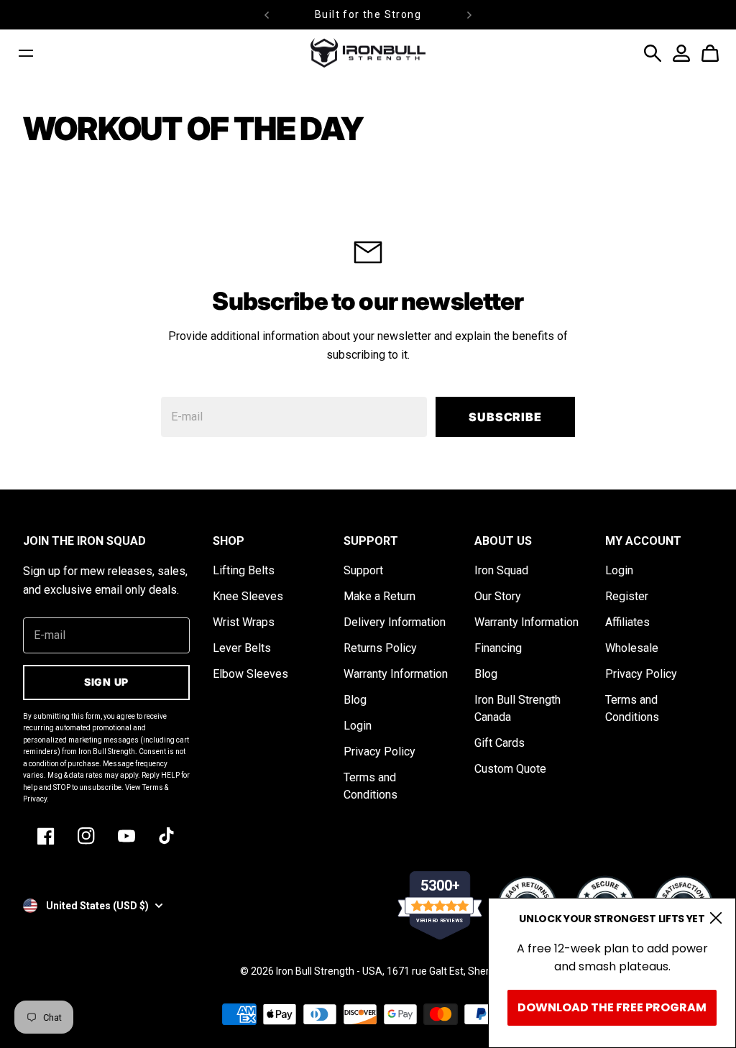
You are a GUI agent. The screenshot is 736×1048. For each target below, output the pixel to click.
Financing (498, 648)
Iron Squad (501, 570)
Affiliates (627, 622)
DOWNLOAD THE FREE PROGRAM (612, 1007)
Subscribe (505, 417)
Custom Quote (510, 769)
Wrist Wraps (244, 622)
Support (363, 570)
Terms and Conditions (370, 786)
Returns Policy (380, 648)
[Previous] (266, 14)
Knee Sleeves (248, 596)
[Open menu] (25, 53)
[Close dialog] (716, 918)
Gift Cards (499, 743)
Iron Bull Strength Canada (517, 708)
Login (358, 725)
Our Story (497, 596)
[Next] (469, 14)
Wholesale (631, 648)
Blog (355, 700)
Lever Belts (242, 648)
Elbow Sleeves (250, 674)
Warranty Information (396, 674)
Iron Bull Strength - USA (329, 971)
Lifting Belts (244, 570)
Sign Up (106, 682)
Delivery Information (395, 622)
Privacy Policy (379, 751)
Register (626, 596)
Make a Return (379, 596)
